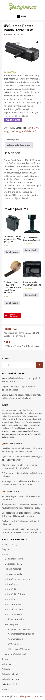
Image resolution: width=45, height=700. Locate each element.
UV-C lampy (13, 644)
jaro (19, 416)
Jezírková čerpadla (13, 574)
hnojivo (38, 413)
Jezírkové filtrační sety (15, 594)
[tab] (13, 139)
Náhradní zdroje (15, 639)
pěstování (28, 425)
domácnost (7, 413)
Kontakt (39, 696)
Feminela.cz (11, 491)
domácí (16, 413)
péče (20, 425)
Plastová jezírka (12, 624)
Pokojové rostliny (33, 422)
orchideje (14, 422)
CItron (29, 410)
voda (13, 431)
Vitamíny (6, 431)
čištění (4, 437)
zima (27, 434)
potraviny (6, 425)
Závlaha (5, 689)
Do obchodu (13, 120)
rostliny (13, 428)
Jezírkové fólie (11, 599)
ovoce (21, 422)
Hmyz (22, 413)
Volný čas (6, 664)
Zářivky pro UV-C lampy (19, 649)
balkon (5, 410)
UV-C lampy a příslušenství (23, 131)
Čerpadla (6, 549)
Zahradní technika (10, 679)
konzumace (32, 416)
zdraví (12, 434)
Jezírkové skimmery (14, 609)
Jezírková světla (12, 584)
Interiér (13, 416)
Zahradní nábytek (10, 674)
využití (19, 431)
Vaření (30, 428)
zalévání (5, 434)
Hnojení (30, 413)
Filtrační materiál (13, 568)
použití (14, 425)
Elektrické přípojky (13, 563)
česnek (37, 434)
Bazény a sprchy (9, 544)
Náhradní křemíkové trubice (21, 633)
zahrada (33, 431)
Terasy (5, 659)
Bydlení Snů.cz (13, 443)
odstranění (36, 419)
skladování (22, 428)
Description (13, 139)
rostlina (5, 428)
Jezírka (30, 127)
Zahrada (6, 669)
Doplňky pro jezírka (14, 558)
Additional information (18, 145)
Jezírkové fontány (13, 604)
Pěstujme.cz (25, 696)
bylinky (22, 410)
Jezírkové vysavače (13, 614)
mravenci (26, 419)
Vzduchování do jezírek (15, 654)
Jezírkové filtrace (12, 589)
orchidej (5, 422)
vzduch (26, 431)
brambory (13, 410)
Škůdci (11, 437)
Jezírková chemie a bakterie (17, 579)
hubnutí (5, 416)
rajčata (36, 425)
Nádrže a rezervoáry (14, 619)
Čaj (31, 434)
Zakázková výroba (10, 684)
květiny (12, 419)
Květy (18, 419)
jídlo (24, 416)
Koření (5, 419)
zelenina (20, 434)
